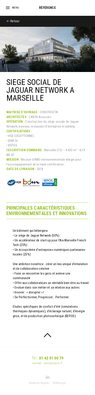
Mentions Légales (39, 382)
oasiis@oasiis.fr (53, 363)
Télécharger (59, 382)
